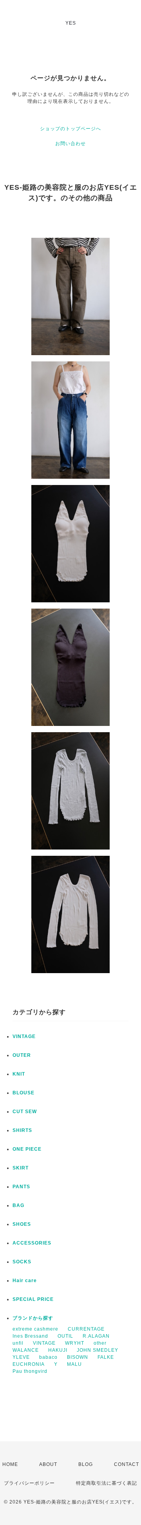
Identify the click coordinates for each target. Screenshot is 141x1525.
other (100, 1343)
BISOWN (77, 1357)
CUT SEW (25, 1111)
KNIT (19, 1074)
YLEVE (21, 1357)
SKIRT (21, 1168)
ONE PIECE (27, 1149)
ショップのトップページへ (70, 128)
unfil (18, 1343)
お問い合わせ (70, 143)
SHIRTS (22, 1130)
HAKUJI (57, 1350)
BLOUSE (23, 1093)
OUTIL (65, 1336)
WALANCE (26, 1350)
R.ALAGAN (96, 1336)
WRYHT (74, 1343)
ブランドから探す (33, 1318)
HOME (10, 1464)
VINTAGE (24, 1036)
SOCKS (22, 1262)
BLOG (85, 1464)
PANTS (21, 1186)
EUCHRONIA (29, 1364)
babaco (48, 1357)
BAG (18, 1205)
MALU (74, 1364)
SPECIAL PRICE (33, 1299)
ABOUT (48, 1464)
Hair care (25, 1280)
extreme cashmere (35, 1329)
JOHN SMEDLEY (97, 1350)
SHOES (22, 1224)
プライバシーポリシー (29, 1483)
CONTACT (126, 1464)
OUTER (22, 1055)
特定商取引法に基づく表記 (106, 1483)
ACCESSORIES (32, 1243)
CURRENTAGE (86, 1329)
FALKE (106, 1357)
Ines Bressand (30, 1336)
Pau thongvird (30, 1371)
